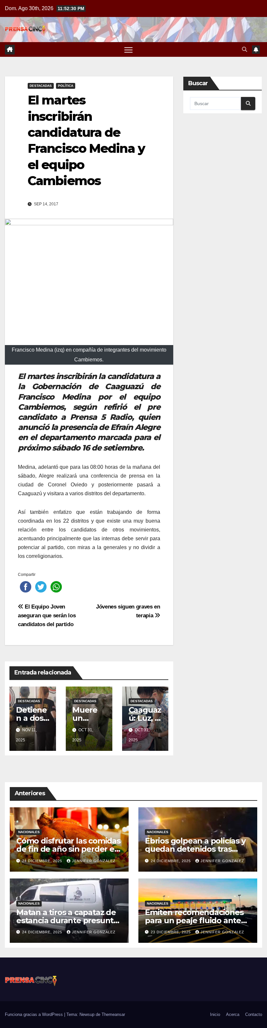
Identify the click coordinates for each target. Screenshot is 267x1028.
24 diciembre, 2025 (42, 861)
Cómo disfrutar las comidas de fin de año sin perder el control (68, 849)
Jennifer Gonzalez (94, 861)
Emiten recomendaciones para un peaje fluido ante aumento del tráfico (194, 920)
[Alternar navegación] (128, 49)
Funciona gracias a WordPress (34, 1014)
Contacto (253, 1014)
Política (65, 85)
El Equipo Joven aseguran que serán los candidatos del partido (47, 615)
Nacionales (29, 832)
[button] (244, 49)
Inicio (215, 1014)
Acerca (232, 1014)
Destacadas (41, 85)
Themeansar (113, 1014)
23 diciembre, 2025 (171, 932)
